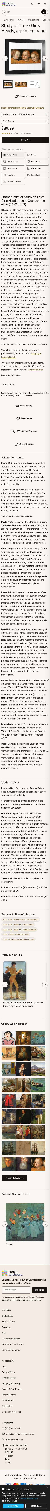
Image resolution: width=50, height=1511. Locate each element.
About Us (6, 1310)
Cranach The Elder (29, 929)
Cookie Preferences (11, 1411)
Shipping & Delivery (11, 1383)
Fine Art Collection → (14, 1178)
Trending (6, 1327)
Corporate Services (11, 1338)
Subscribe (39, 1290)
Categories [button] (9, 20)
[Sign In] (45, 4)
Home (5, 919)
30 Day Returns (35, 369)
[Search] (43, 11)
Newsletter (7, 1406)
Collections (33, 20)
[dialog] (25, 1498)
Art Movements (19, 919)
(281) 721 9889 (12, 1428)
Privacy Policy (8, 1372)
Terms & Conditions (11, 1389)
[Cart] (39, 4)
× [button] (47, 1488)
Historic (12, 934)
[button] (25, 1500)
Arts (10, 919)
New (4, 1333)
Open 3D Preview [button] (27, 96)
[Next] (45, 58)
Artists (16, 924)
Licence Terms (9, 1394)
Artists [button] (21, 20)
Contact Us (7, 1422)
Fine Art (31, 939)
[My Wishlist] (32, 4)
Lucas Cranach (28, 924)
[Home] (10, 4)
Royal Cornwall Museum (18, 939)
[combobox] (22, 11)
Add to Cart (25, 140)
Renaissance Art (33, 919)
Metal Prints (8, 1400)
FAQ (4, 1366)
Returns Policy (9, 1378)
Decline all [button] (36, 1506)
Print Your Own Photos (13, 1344)
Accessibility (8, 1361)
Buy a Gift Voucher (11, 1350)
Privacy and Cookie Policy (28, 1498)
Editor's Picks (8, 1321)
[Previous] (5, 58)
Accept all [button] (13, 1506)
